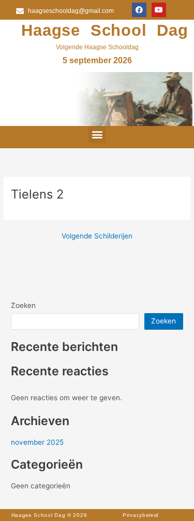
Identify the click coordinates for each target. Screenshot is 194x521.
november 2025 (37, 442)
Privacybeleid (141, 515)
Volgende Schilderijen (97, 236)
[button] (97, 134)
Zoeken (23, 305)
